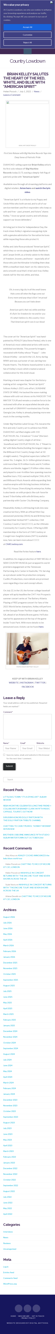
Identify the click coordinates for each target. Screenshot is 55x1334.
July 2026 (7, 922)
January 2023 (9, 1162)
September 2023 (10, 1117)
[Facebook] (18, 1308)
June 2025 (7, 997)
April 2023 (7, 1145)
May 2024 (7, 1071)
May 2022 (7, 1208)
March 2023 (8, 1151)
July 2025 (7, 991)
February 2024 (9, 1088)
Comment (8, 712)
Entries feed (8, 1272)
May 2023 (7, 1140)
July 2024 (7, 1059)
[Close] (52, 2)
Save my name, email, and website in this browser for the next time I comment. (28, 757)
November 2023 (10, 1105)
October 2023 (9, 1111)
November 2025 (10, 968)
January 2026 (9, 957)
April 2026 (7, 939)
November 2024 (10, 1037)
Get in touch (38, 1316)
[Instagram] (36, 1308)
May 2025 (7, 1002)
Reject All (27, 42)
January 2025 (9, 1025)
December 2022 (10, 1168)
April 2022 (7, 1214)
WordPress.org (10, 1284)
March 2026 (8, 945)
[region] (27, 24)
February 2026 (9, 951)
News (36, 91)
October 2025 (9, 974)
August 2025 (9, 985)
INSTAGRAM (26, 682)
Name (6, 743)
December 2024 (10, 1031)
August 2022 (9, 1191)
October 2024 (9, 1042)
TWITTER (40, 682)
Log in (5, 1266)
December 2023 (10, 1100)
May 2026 (7, 934)
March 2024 (8, 1082)
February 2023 (9, 1157)
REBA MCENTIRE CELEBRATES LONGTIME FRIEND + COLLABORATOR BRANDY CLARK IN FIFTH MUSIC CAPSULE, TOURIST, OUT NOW (27, 808)
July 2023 (7, 1128)
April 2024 (7, 1077)
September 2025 (10, 980)
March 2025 (8, 1014)
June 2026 (7, 928)
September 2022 (10, 1185)
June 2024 (7, 1065)
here (39, 551)
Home (13, 1316)
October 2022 (9, 1179)
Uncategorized (9, 1249)
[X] (27, 1308)
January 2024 (9, 1094)
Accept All (27, 27)
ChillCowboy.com (14, 544)
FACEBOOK (28, 686)
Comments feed (10, 1278)
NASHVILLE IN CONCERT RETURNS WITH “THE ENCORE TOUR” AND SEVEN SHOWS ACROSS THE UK (26, 876)
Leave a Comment (11, 94)
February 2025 (9, 1020)
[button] (28, 50)
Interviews (8, 1231)
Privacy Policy (29, 1318)
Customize (27, 35)
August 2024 (9, 1054)
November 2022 (10, 1174)
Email (23, 743)
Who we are (23, 1316)
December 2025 (10, 962)
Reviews (7, 1243)
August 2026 (9, 917)
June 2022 (7, 1202)
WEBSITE (13, 682)
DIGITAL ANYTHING (38, 1323)
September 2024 (10, 1048)
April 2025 (7, 1008)
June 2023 (7, 1134)
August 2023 (9, 1122)
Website (40, 743)
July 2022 (7, 1197)
